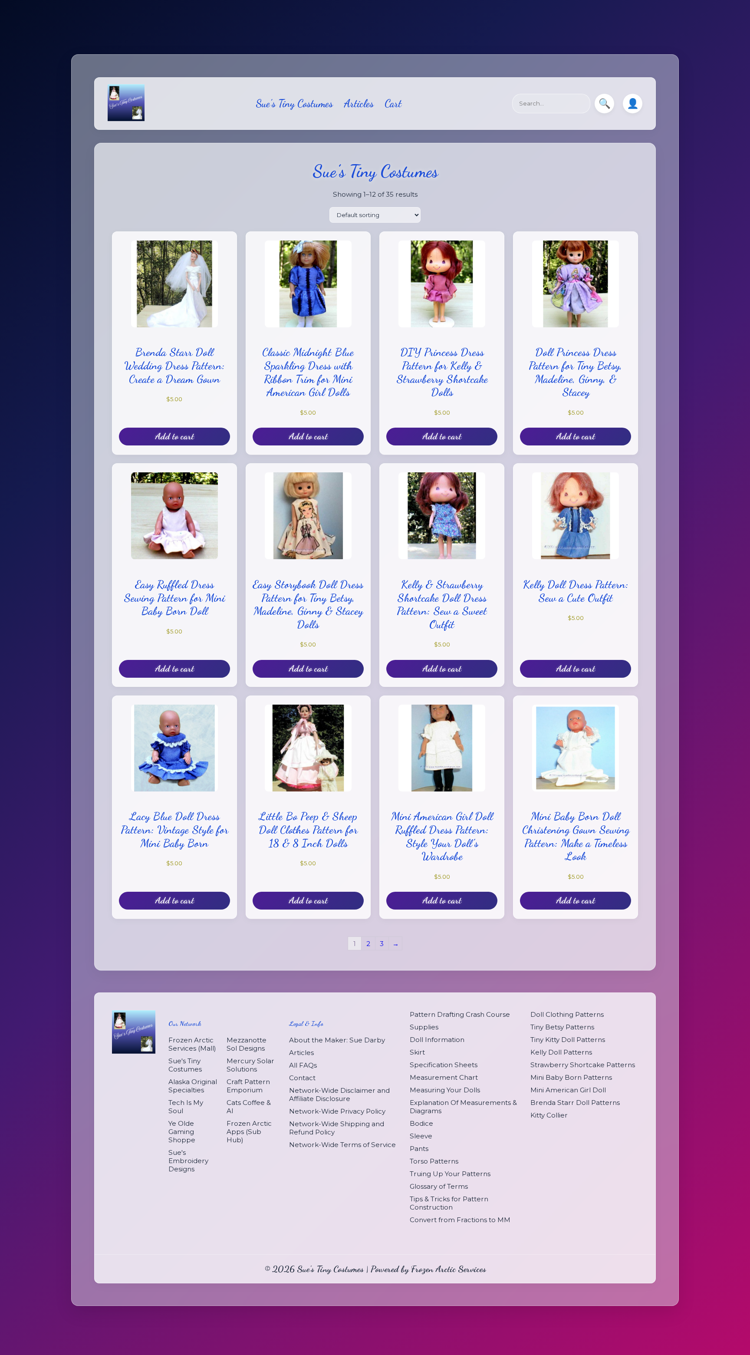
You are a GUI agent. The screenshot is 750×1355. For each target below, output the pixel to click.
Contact (302, 1077)
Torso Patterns (434, 1161)
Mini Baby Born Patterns (571, 1077)
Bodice (421, 1123)
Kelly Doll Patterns (561, 1052)
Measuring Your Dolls (445, 1090)
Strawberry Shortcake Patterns (582, 1065)
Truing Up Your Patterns (450, 1174)
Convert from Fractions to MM (460, 1220)
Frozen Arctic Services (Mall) (192, 1043)
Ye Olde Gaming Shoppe (181, 1131)
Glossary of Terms (439, 1186)
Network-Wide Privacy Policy (337, 1111)
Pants (419, 1148)
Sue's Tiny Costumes (185, 1064)
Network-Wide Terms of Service (342, 1144)
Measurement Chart (444, 1077)
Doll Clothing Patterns (567, 1014)
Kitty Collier (549, 1115)
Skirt (417, 1052)
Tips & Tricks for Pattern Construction (449, 1203)
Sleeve (421, 1136)
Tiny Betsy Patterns (562, 1027)
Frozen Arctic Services (448, 1268)
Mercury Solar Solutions (250, 1064)
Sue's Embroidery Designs (188, 1160)
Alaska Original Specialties (192, 1085)
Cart (393, 103)
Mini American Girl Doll (568, 1090)
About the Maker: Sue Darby (337, 1039)
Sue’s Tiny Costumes (294, 103)
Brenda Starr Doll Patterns (575, 1102)
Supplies (424, 1027)
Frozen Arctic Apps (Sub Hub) (249, 1131)
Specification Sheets (443, 1065)
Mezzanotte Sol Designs (246, 1043)
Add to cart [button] (174, 436)
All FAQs (303, 1065)
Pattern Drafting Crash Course (460, 1014)
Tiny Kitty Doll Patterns (567, 1039)
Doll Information (437, 1039)
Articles (359, 103)
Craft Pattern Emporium (248, 1085)
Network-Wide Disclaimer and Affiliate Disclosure (339, 1094)
